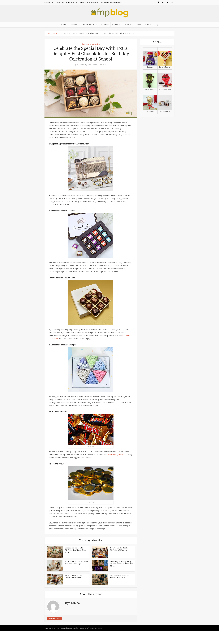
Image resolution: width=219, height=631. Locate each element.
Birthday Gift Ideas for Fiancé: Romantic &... (119, 576)
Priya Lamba (92, 65)
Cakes (53, 2)
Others (148, 24)
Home (63, 24)
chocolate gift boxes (116, 454)
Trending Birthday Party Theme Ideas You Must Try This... (121, 563)
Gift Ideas (104, 24)
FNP (54, 628)
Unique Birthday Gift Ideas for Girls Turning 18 (76, 562)
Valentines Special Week (112, 2)
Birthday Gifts (85, 2)
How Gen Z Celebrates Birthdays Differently (119, 549)
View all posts (54, 618)
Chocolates (56, 33)
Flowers (47, 2)
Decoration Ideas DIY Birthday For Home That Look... (75, 550)
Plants (77, 2)
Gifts (58, 2)
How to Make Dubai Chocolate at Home (73, 576)
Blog (48, 33)
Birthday (85, 44)
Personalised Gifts (67, 2)
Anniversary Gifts (97, 2)
